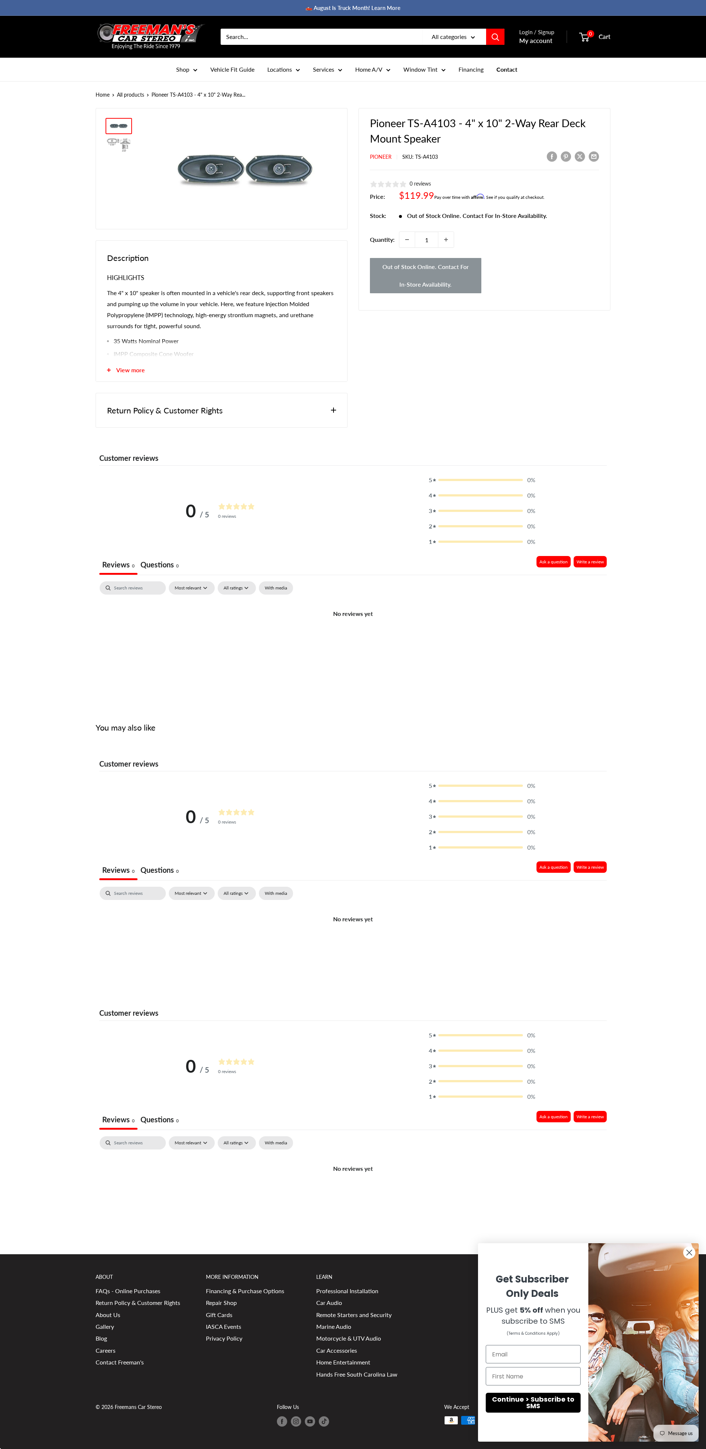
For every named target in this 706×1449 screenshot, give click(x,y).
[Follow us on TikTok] (324, 1421)
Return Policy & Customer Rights (138, 1302)
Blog (101, 1338)
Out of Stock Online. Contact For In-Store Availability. (425, 275)
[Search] (495, 37)
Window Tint (420, 69)
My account (535, 40)
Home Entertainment (343, 1362)
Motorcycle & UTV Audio (348, 1338)
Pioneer (381, 157)
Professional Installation (347, 1290)
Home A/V (368, 69)
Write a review (590, 561)
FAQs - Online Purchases (128, 1290)
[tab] (160, 565)
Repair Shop (221, 1302)
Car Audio (329, 1302)
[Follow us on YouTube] (310, 1421)
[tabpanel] (353, 638)
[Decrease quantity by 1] (407, 239)
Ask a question (553, 561)
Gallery (105, 1326)
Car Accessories (336, 1350)
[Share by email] (594, 156)
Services (323, 69)
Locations (279, 69)
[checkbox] (276, 588)
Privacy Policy (224, 1338)
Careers (105, 1350)
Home (103, 95)
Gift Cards (219, 1314)
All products (130, 95)
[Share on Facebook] (552, 156)
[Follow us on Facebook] (282, 1421)
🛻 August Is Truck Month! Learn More (353, 7)
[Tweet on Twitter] (580, 156)
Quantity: (382, 239)
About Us (108, 1314)
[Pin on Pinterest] (566, 156)
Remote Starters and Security (354, 1314)
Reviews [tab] (118, 564)
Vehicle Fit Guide (232, 69)
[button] (482, 479)
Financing (471, 69)
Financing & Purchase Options (245, 1290)
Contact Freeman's (120, 1362)
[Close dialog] (689, 1252)
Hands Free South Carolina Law (356, 1374)
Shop (182, 69)
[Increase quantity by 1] (446, 239)
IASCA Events (223, 1326)
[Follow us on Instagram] (296, 1421)
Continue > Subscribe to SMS (533, 1402)
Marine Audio (333, 1326)
